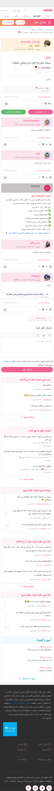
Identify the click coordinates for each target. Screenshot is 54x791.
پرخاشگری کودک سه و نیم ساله (40, 649)
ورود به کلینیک (28, 679)
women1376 (47, 555)
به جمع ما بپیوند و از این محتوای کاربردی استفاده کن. (30, 233)
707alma (42, 529)
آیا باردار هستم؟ (45, 670)
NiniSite (35, 186)
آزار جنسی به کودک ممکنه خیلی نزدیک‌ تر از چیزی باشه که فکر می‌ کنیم (28, 438)
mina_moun (41, 504)
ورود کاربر (16, 10)
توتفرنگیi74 (42, 606)
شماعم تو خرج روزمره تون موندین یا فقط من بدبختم (33, 614)
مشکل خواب (47, 385)
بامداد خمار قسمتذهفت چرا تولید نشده (35, 626)
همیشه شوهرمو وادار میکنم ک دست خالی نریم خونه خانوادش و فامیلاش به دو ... (28, 453)
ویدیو (6, 16)
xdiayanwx (47, 399)
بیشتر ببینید (28, 417)
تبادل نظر (36, 16)
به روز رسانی (40, 318)
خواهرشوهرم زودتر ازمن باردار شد (38, 561)
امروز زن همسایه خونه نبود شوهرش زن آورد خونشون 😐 (33, 498)
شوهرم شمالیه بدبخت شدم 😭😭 (38, 601)
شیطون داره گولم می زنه (42, 466)
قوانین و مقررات (44, 759)
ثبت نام (4, 10)
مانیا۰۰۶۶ (43, 630)
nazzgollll (48, 389)
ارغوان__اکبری (41, 518)
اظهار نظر (39, 112)
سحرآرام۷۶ (48, 565)
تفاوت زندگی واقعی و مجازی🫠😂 (38, 395)
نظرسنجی (9, 22)
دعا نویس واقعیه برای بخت (41, 406)
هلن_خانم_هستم (46, 410)
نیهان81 (43, 620)
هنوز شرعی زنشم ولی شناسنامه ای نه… (36, 524)
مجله (48, 16)
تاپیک (21, 22)
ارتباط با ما (22, 759)
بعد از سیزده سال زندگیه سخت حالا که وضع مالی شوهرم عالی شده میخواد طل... (32, 512)
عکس (16, 16)
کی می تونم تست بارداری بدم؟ (39, 660)
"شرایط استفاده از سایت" (21, 703)
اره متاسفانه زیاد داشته (41, 442)
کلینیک (25, 16)
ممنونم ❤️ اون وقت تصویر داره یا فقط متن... (34, 469)
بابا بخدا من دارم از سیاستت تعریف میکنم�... (33, 457)
